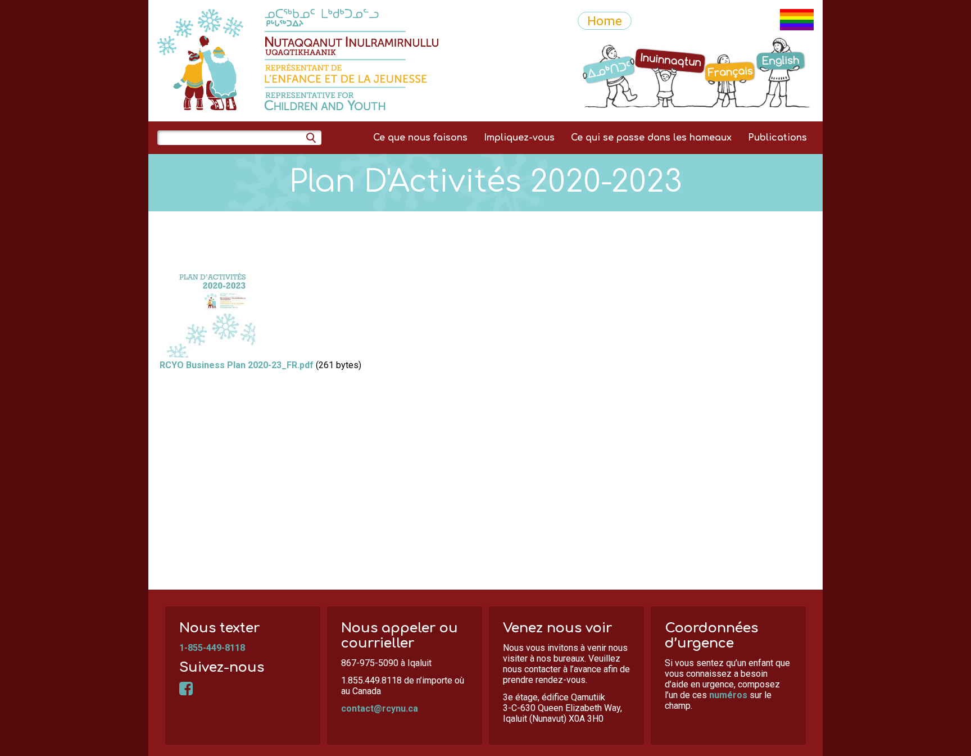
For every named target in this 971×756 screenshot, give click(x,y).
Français (731, 44)
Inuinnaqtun (670, 44)
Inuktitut (605, 44)
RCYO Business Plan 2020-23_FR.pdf (237, 365)
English (783, 44)
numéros (728, 695)
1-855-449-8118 (212, 647)
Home (604, 20)
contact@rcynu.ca (379, 708)
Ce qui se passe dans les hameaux (651, 138)
